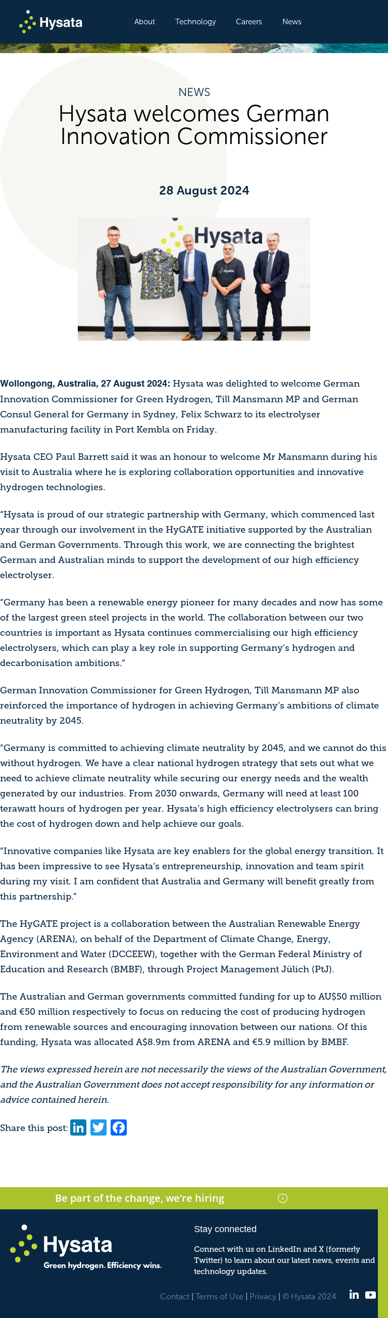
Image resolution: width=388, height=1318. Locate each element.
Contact (174, 1296)
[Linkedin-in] (354, 1295)
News (292, 21)
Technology (195, 21)
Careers (249, 21)
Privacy (263, 1296)
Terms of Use (220, 1296)
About (144, 21)
